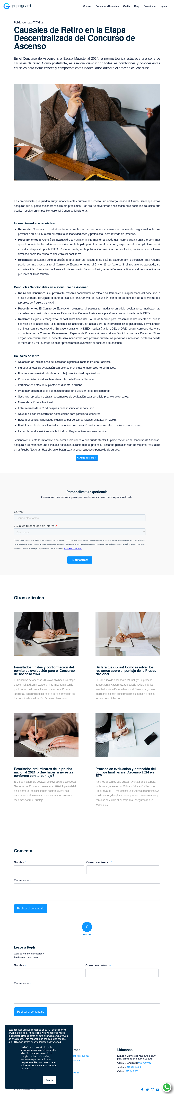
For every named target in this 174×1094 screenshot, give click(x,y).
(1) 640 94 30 (134, 1067)
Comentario (22, 880)
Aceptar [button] (50, 1080)
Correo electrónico (99, 862)
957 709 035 (144, 1062)
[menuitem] (87, 6)
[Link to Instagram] (152, 1089)
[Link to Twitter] (147, 1089)
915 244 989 (132, 1071)
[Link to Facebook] (142, 1089)
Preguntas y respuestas (78, 1055)
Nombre (20, 862)
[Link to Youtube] (157, 1089)
